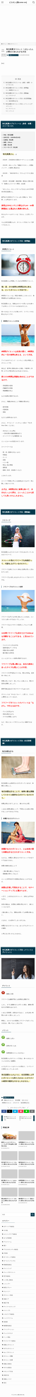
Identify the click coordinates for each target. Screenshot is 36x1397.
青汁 (5, 1245)
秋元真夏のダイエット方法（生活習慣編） (19, 98)
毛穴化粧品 (7, 1276)
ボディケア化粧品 (9, 1226)
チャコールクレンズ (9, 1306)
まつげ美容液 (8, 1238)
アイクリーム (8, 1242)
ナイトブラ (7, 1310)
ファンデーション (9, 1329)
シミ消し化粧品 (8, 1280)
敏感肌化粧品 (8, 1325)
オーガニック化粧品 (9, 1257)
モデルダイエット (9, 1348)
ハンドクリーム (8, 1318)
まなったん (25, 1100)
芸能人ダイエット (13, 55)
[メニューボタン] (2, 2)
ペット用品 (7, 1337)
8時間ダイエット (14, 90)
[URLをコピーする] (32, 1111)
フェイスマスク (8, 1333)
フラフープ (12, 95)
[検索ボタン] (33, 2)
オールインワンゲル (9, 1261)
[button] (4, 1111)
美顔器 (6, 1322)
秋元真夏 (17, 1100)
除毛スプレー (8, 1287)
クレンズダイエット (9, 1272)
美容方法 (6, 1375)
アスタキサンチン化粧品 (11, 1249)
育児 (5, 1383)
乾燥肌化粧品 (8, 1264)
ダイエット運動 (8, 1356)
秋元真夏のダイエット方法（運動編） (18, 93)
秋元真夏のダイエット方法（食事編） (18, 88)
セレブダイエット (9, 1352)
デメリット (12, 108)
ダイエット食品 (8, 1295)
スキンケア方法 (8, 1371)
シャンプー (7, 1283)
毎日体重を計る (13, 101)
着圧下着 (6, 1303)
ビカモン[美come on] (18, 2)
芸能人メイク (8, 1379)
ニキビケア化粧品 (9, 1314)
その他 (6, 1230)
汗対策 (6, 1253)
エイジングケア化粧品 (10, 1234)
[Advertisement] (18, 23)
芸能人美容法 (8, 1364)
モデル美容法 (8, 1367)
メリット (11, 111)
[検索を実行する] (33, 1214)
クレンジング (8, 1268)
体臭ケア (6, 1299)
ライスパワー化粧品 (9, 1341)
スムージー (7, 1291)
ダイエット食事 (8, 1360)
